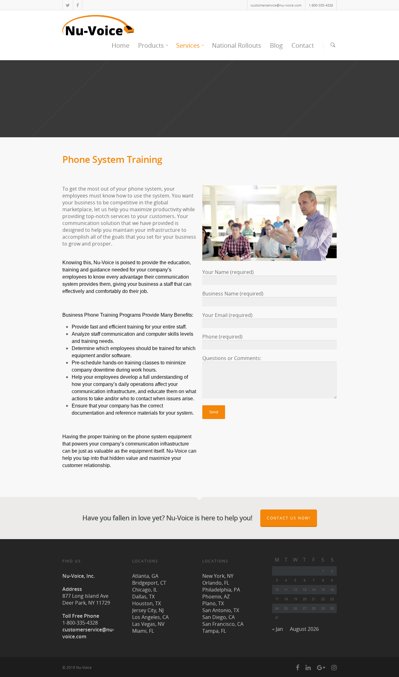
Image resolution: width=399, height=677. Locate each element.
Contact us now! (288, 518)
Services (188, 45)
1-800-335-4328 (321, 5)
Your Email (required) (227, 315)
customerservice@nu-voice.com (276, 5)
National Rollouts (236, 45)
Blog (276, 45)
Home (120, 45)
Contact (302, 45)
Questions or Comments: (231, 358)
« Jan (277, 629)
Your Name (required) (228, 272)
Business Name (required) (232, 293)
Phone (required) (222, 336)
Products (151, 45)
